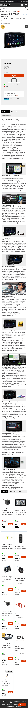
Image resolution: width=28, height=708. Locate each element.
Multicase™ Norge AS (15, 706)
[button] (22, 704)
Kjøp (14, 75)
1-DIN (18, 11)
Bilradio (14, 11)
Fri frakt (8, 92)
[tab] (5, 111)
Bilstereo (8, 11)
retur (17, 95)
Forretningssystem (7, 704)
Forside (2, 11)
